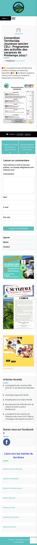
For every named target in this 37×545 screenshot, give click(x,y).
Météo (6, 242)
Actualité (20, 134)
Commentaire (9, 174)
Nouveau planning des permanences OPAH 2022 (27, 147)
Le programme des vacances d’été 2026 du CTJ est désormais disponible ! (19, 387)
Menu (4, 18)
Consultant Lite (21, 540)
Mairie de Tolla (9, 508)
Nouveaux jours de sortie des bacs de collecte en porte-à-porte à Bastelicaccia (19, 406)
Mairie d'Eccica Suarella (12, 469)
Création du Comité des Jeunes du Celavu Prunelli (10, 147)
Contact (6, 247)
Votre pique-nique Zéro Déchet (17, 395)
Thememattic (18, 542)
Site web (6, 217)
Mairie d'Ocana (9, 498)
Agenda (28, 134)
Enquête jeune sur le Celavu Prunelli (18, 400)
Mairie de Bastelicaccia (12, 488)
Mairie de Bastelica (10, 479)
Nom (5, 197)
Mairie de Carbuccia (11, 517)
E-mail (6, 207)
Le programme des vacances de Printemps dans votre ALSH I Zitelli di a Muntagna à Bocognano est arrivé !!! (19, 416)
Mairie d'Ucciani (9, 527)
